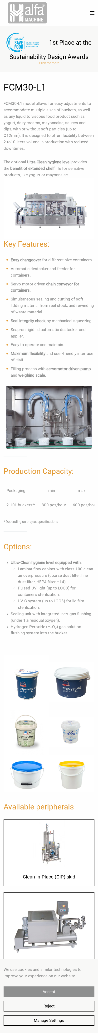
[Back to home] (27, 13)
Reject (49, 1006)
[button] (92, 13)
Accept (49, 991)
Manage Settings (49, 1020)
